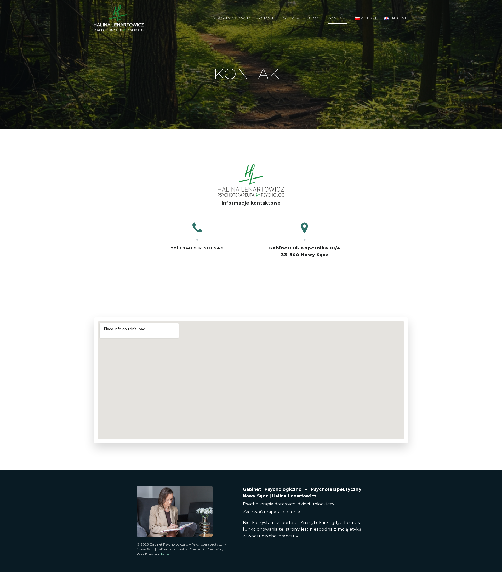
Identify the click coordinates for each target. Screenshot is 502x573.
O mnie (267, 18)
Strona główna (232, 18)
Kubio (165, 554)
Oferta (291, 18)
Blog (313, 18)
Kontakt (337, 18)
